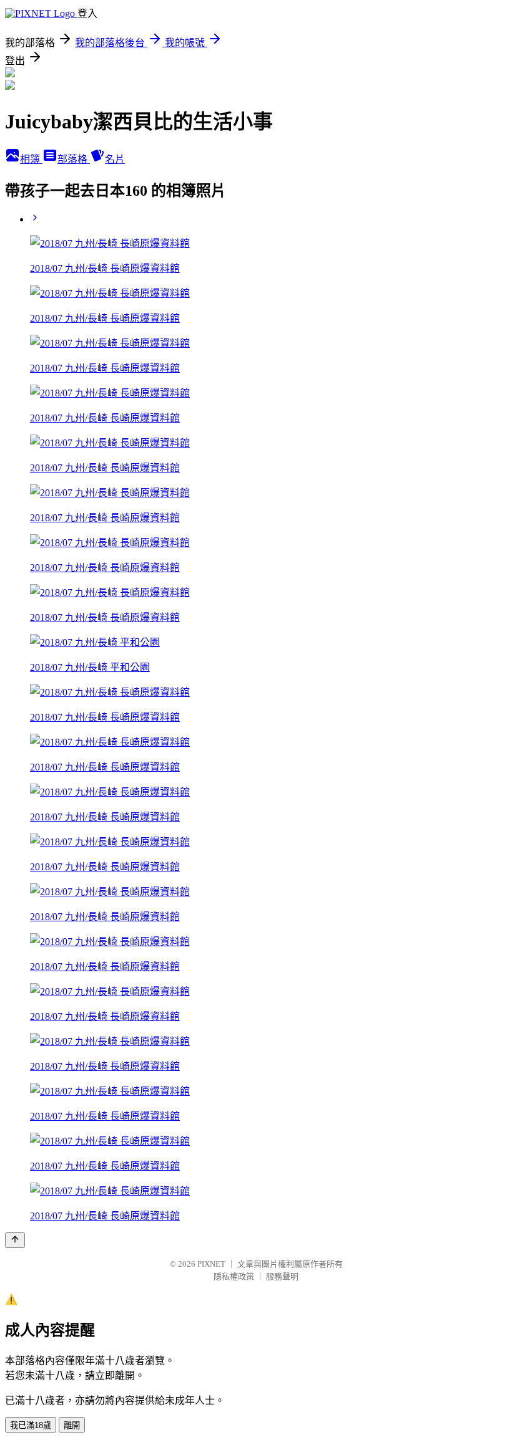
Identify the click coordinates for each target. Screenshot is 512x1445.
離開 (72, 1425)
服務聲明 (282, 1276)
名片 (115, 159)
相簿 (31, 159)
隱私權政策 (234, 1276)
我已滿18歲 (30, 1425)
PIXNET (211, 1264)
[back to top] (15, 1240)
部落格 (73, 159)
